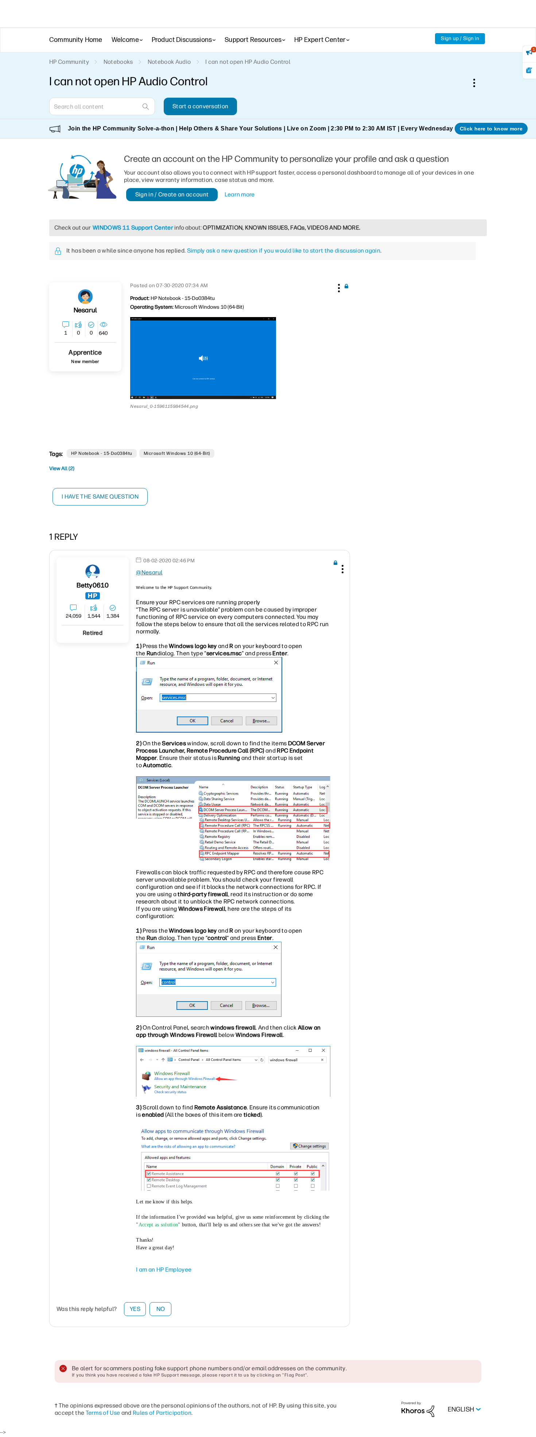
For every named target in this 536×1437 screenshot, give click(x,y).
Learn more (240, 194)
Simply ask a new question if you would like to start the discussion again (283, 250)
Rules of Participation (162, 1412)
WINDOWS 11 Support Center (133, 227)
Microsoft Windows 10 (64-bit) (177, 453)
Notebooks (118, 61)
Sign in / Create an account (172, 194)
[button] (338, 286)
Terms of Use (103, 1412)
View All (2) (61, 468)
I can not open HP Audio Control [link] (247, 61)
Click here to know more (491, 129)
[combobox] (102, 106)
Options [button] (478, 82)
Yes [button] (135, 1308)
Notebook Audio (169, 61)
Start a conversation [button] (200, 106)
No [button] (160, 1308)
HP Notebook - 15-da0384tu (101, 453)
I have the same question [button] (100, 496)
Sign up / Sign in (460, 38)
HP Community (69, 61)
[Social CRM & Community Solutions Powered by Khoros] (417, 1409)
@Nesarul (149, 572)
